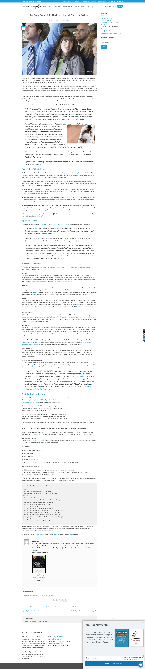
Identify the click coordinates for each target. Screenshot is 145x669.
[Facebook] (144, 330)
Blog (49, 6)
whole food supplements (49, 595)
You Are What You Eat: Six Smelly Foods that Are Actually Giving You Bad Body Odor (65, 267)
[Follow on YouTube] (122, 1)
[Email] (144, 339)
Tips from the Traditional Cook (59, 12)
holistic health (36, 595)
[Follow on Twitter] (112, 1)
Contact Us (52, 632)
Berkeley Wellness (87, 317)
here (84, 210)
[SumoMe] (144, 341)
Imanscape (35, 367)
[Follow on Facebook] (109, 1)
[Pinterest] (144, 334)
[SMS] (144, 337)
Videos (55, 6)
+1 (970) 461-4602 (107, 20)
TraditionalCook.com (62, 546)
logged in (33, 621)
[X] (144, 332)
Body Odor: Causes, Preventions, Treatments (54, 224)
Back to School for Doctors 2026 (98, 1)
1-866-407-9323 (85, 1)
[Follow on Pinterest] (117, 1)
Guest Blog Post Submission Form (111, 33)
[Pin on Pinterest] (62, 600)
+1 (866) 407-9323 (106, 18)
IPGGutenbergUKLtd (40, 534)
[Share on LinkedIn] (65, 600)
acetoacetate (62, 199)
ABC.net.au (78, 307)
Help (88, 6)
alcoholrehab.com (66, 281)
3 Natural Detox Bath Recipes (35, 440)
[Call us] (115, 1)
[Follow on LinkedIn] (120, 1)
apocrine (34, 228)
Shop (44, 6)
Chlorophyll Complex (79, 376)
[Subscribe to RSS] (119, 1)
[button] (93, 6)
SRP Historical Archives (65, 6)
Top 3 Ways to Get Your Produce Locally (82, 611)
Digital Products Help (68, 1)
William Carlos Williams (33, 521)
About (83, 6)
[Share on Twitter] (56, 600)
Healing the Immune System (81, 173)
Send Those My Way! (114, 664)
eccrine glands (65, 253)
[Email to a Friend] (59, 600)
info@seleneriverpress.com (110, 31)
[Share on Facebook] (53, 600)
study (35, 292)
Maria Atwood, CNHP (65, 20)
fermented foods (27, 595)
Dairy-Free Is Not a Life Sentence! (34, 611)
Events (77, 6)
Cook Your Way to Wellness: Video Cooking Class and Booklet (39, 577)
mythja (71, 534)
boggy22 (56, 534)
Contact (77, 1)
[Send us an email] (114, 1)
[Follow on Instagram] (111, 1)
